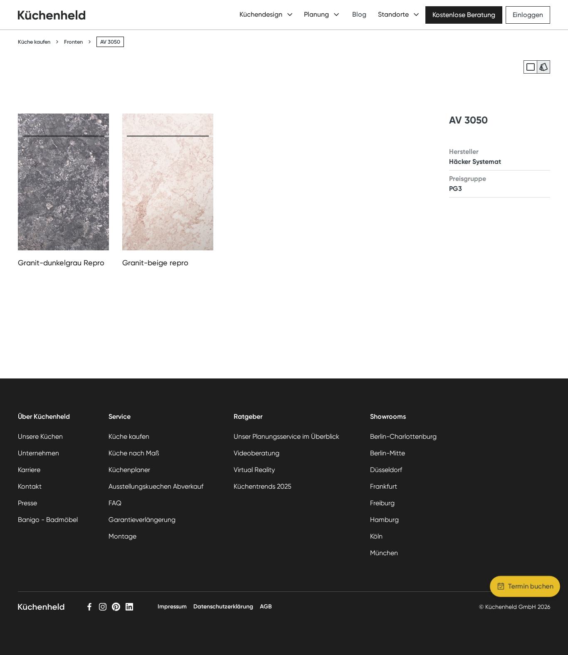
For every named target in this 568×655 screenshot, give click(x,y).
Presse (27, 503)
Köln (376, 536)
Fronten (73, 42)
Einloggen (528, 15)
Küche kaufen (34, 42)
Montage (122, 536)
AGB (266, 606)
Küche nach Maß (134, 453)
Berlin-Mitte (387, 453)
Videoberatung (256, 453)
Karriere (29, 470)
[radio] (530, 67)
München (384, 553)
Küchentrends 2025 (262, 486)
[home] (51, 15)
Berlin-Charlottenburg (403, 436)
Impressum (172, 606)
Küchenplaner (129, 470)
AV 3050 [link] (110, 42)
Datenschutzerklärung (223, 606)
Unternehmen (38, 453)
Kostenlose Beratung (463, 15)
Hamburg (384, 520)
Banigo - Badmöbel (48, 520)
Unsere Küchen (40, 436)
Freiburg (382, 503)
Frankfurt (383, 486)
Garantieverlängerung (142, 520)
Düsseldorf (386, 470)
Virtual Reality (254, 470)
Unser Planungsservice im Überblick (286, 436)
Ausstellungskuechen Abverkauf (156, 486)
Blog (359, 14)
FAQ (115, 503)
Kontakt (30, 486)
